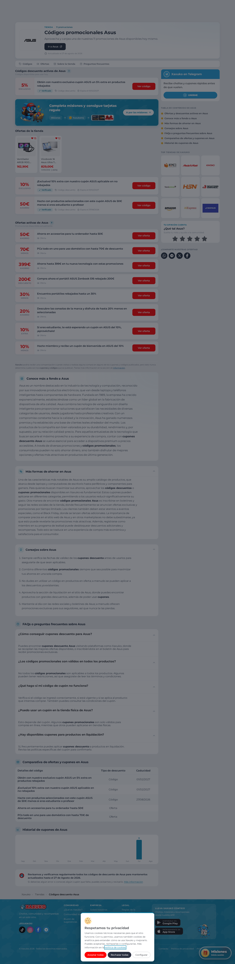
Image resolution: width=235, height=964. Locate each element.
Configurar (141, 954)
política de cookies (115, 947)
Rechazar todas (119, 954)
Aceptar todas (95, 954)
